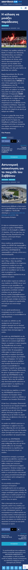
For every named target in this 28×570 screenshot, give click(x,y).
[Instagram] (12, 568)
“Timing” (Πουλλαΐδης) (22, 148)
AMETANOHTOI (5, 25)
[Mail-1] (3, 568)
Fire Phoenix (10, 137)
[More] (18, 141)
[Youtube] (20, 568)
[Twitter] (16, 568)
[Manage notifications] (25, 567)
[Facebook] (8, 568)
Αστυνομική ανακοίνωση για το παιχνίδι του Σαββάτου (6, 149)
